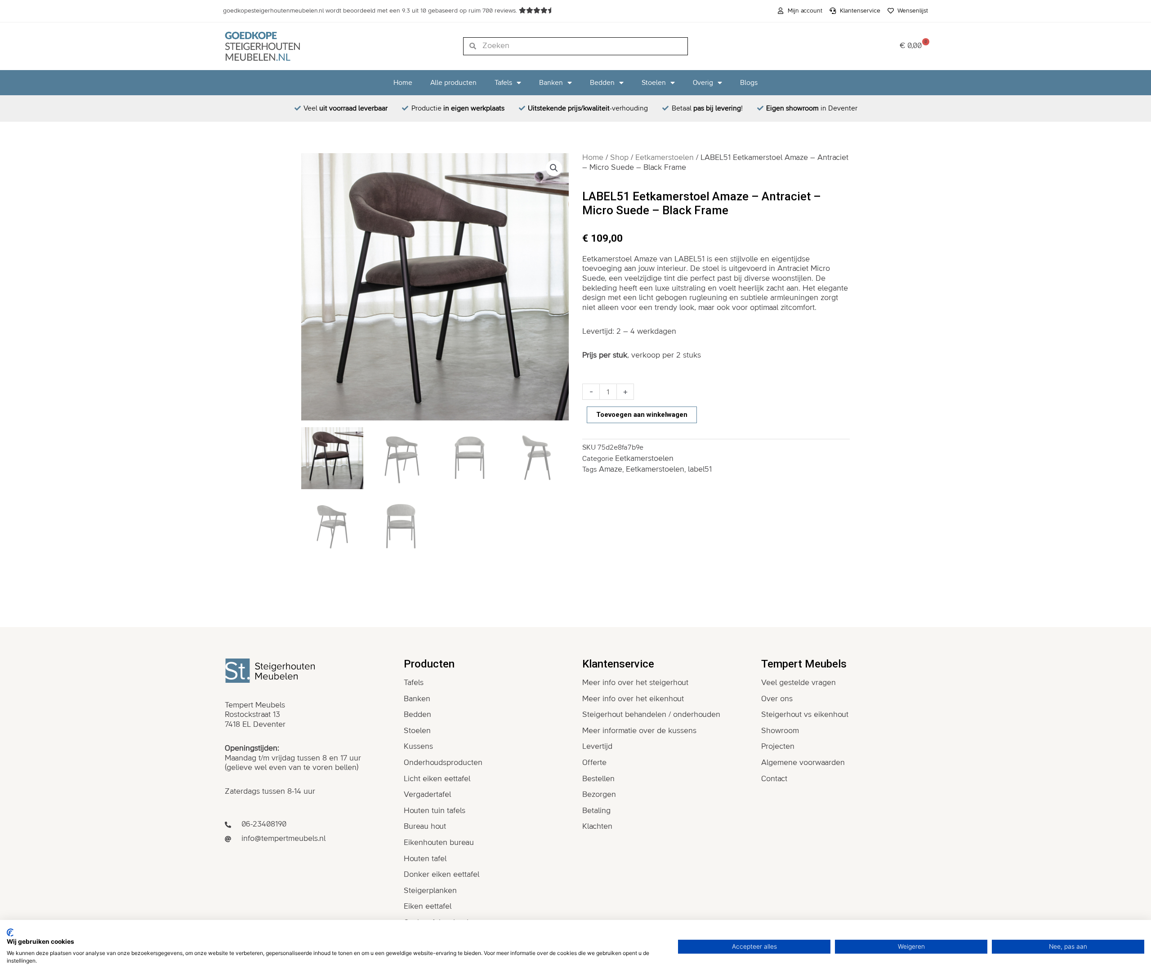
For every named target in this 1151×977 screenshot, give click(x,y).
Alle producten (453, 82)
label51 (700, 469)
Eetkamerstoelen (664, 158)
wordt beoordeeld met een (371, 11)
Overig (703, 82)
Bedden (602, 82)
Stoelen (654, 82)
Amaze (610, 469)
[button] (554, 168)
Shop (619, 158)
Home (402, 82)
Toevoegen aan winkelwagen (641, 415)
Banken (551, 82)
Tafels (503, 82)
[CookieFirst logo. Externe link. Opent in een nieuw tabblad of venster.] (10, 932)
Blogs (749, 82)
